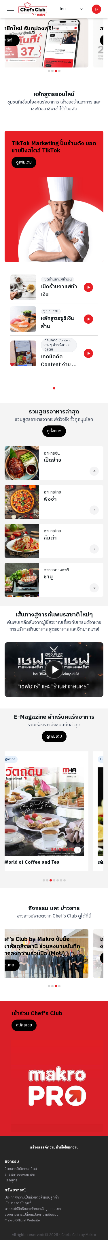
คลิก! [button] (23, 40)
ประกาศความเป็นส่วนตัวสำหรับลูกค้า (32, 1197)
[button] (88, 287)
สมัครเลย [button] (24, 1025)
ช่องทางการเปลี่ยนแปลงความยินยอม (31, 1215)
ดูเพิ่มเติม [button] (24, 162)
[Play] (54, 669)
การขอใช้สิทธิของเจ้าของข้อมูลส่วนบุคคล (35, 1209)
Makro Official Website (22, 1220)
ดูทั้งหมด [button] (54, 431)
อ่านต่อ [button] (23, 958)
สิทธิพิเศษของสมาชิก (20, 1175)
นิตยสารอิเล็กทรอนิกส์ (21, 1169)
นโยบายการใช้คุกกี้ (18, 1203)
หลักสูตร (11, 1180)
